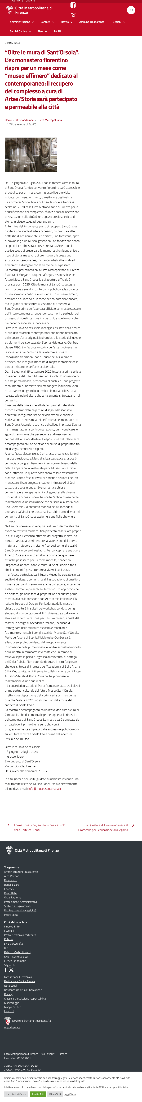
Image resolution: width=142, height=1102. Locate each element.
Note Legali (10, 985)
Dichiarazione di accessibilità (20, 910)
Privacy (8, 994)
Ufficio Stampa (25, 120)
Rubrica (8, 939)
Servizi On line (18, 31)
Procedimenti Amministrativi (20, 902)
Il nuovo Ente (12, 926)
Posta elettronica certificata (20, 935)
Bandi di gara (11, 885)
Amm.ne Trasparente (91, 22)
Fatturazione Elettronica (18, 977)
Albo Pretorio (11, 876)
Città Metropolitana (50, 120)
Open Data (10, 893)
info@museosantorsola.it (44, 788)
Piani (40, 31)
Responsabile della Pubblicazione (23, 990)
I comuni (9, 931)
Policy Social (11, 915)
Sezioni (117, 22)
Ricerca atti (10, 880)
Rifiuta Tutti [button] (55, 1094)
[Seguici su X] (73, 15)
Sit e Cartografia (13, 943)
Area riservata (12, 1027)
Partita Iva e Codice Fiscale (19, 981)
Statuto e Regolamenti (17, 906)
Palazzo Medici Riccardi (17, 952)
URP (6, 948)
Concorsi (9, 889)
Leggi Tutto (70, 1094)
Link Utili (9, 1011)
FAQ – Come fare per (16, 956)
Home (8, 120)
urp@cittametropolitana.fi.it (35, 1021)
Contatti (45, 22)
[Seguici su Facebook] (73, 5)
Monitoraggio (11, 1003)
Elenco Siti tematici (15, 961)
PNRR (57, 31)
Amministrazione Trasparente (21, 872)
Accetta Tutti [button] (38, 1094)
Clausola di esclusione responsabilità (25, 998)
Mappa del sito (12, 1007)
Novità (65, 22)
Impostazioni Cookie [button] (16, 1094)
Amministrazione (20, 22)
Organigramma (12, 897)
